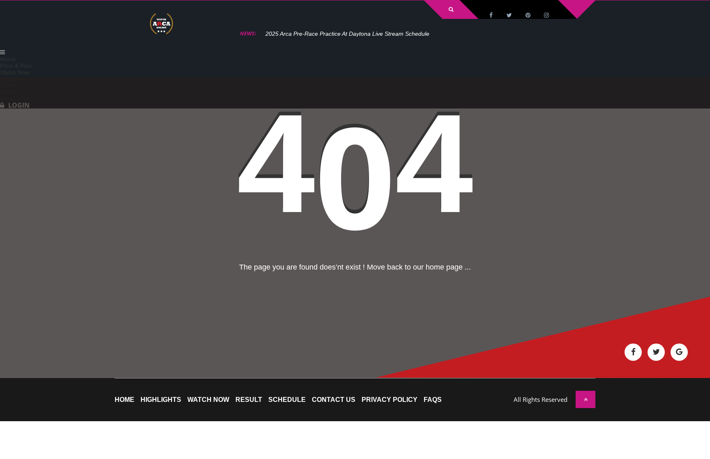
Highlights (161, 400)
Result (248, 400)
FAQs (433, 400)
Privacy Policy (389, 400)
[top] (585, 399)
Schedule (287, 400)
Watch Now (208, 400)
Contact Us (333, 400)
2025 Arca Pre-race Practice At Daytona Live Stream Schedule (347, 34)
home (124, 400)
